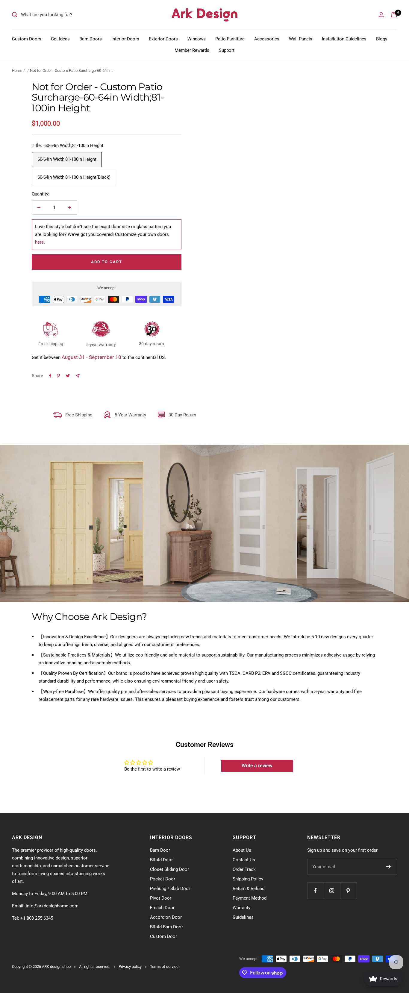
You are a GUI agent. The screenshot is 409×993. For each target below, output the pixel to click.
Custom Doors (26, 39)
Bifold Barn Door (166, 927)
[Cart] (394, 14)
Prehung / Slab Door (170, 888)
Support (226, 50)
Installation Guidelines (344, 39)
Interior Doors (125, 39)
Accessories (266, 39)
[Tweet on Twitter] (67, 376)
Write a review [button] (257, 765)
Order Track (244, 869)
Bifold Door (161, 859)
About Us (242, 850)
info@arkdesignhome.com (52, 906)
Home (17, 70)
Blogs (381, 39)
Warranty (241, 907)
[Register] (388, 867)
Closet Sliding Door (169, 869)
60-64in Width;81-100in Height (66, 159)
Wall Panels (300, 39)
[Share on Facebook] (50, 376)
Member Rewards (192, 50)
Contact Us (244, 859)
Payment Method (249, 898)
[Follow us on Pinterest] (348, 890)
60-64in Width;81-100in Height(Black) (73, 177)
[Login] (381, 14)
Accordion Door (166, 917)
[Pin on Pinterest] (58, 376)
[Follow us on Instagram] (332, 890)
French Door (162, 907)
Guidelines (243, 917)
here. (40, 242)
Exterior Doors (163, 39)
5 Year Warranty (130, 415)
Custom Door (163, 936)
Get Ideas (60, 39)
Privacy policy (130, 966)
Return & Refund (248, 888)
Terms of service (164, 966)
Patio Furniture (230, 39)
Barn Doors (90, 39)
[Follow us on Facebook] (315, 890)
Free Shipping (78, 415)
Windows (196, 39)
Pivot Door (160, 898)
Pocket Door (162, 879)
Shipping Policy (248, 879)
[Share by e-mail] (78, 376)
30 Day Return (182, 415)
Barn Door (160, 850)
